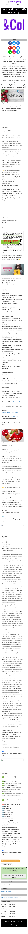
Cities (13, 5)
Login (16, 925)
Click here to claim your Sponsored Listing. (14, 876)
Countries (20, 5)
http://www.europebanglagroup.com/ (11, 897)
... (25, 87)
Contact (13, 921)
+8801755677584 (6, 891)
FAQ (11, 925)
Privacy (21, 921)
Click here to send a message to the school (11, 884)
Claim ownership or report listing (10, 860)
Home (8, 5)
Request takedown (6, 864)
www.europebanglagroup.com (10, 412)
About (7, 921)
